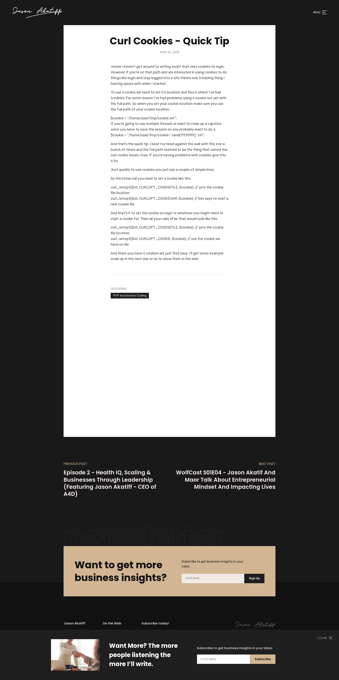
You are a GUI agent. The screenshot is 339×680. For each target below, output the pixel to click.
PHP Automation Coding (130, 295)
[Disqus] (169, 362)
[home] (37, 12)
